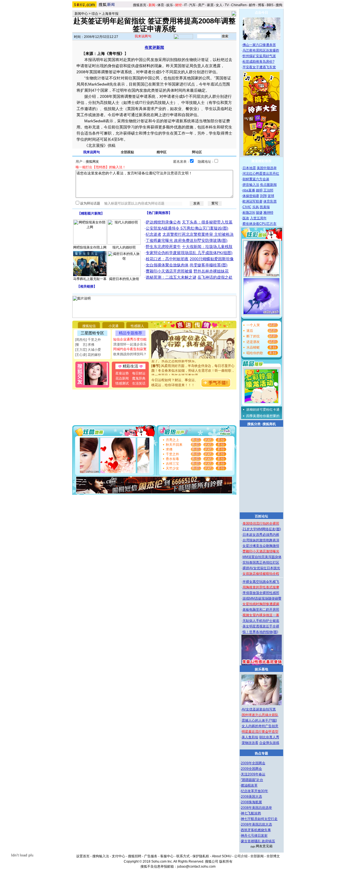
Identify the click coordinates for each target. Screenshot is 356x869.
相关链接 (86, 286)
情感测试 (122, 383)
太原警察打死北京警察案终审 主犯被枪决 (198, 234)
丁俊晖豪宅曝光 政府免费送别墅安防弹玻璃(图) (187, 240)
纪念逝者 (153, 234)
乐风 (255, 207)
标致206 (249, 213)
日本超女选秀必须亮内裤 (261, 535)
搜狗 (279, 5)
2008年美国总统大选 (256, 824)
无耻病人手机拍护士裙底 (261, 621)
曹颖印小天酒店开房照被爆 (169, 271)
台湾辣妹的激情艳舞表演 (261, 540)
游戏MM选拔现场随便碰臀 (262, 598)
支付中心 (118, 856)
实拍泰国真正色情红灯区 (261, 562)
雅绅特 (268, 213)
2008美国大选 (251, 797)
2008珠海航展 (251, 802)
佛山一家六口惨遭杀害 (259, 45)
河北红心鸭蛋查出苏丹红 (261, 174)
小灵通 (113, 326)
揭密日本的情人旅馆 (124, 279)
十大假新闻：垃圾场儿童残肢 (207, 246)
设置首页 (83, 856)
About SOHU (221, 856)
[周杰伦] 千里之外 (88, 340)
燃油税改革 (249, 785)
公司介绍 (241, 856)
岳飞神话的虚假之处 (215, 277)
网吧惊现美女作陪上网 (90, 247)
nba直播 (249, 190)
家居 (210, 5)
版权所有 (226, 861)
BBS (270, 5)
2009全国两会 (251, 769)
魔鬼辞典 (138, 378)
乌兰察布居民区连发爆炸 (261, 50)
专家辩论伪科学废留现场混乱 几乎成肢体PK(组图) (189, 252)
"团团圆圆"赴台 (252, 780)
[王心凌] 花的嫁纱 (88, 355)
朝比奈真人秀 (269, 737)
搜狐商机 (269, 424)
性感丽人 (137, 326)
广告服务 (150, 856)
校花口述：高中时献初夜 (167, 259)
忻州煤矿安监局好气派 (259, 56)
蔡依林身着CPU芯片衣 (259, 224)
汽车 (192, 5)
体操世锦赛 (251, 196)
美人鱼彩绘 (250, 737)
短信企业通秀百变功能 (130, 339)
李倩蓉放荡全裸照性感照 (261, 593)
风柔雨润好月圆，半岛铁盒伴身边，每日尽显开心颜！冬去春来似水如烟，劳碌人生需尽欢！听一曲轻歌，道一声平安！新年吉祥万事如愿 (193, 366)
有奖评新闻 (154, 47)
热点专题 (261, 753)
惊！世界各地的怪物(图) (260, 632)
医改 (246, 218)
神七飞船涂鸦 (251, 813)
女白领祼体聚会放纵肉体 (167, 265)
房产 (201, 5)
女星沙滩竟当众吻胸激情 (261, 546)
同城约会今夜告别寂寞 (130, 349)
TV (227, 5)
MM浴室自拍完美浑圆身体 (262, 557)
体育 (160, 5)
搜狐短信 (89, 326)
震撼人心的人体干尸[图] (259, 720)
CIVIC (247, 207)
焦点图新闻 (268, 185)
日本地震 (249, 168)
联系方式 (183, 856)
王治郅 (268, 190)
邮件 (252, 5)
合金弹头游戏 (269, 743)
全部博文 (273, 856)
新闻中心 (81, 14)
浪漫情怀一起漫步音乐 (130, 344)
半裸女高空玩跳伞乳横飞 (261, 582)
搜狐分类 (254, 424)
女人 (219, 5)
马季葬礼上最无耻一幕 (90, 279)
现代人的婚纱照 (124, 247)
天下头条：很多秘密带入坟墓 (207, 222)
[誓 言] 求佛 (84, 345)
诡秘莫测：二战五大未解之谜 (171, 277)
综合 (95, 14)
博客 (261, 5)
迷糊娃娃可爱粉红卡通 (263, 410)
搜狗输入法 (100, 856)
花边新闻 (122, 378)
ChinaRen (239, 5)
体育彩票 (270, 201)
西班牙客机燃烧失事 (256, 830)
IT (185, 5)
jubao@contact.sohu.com (196, 866)
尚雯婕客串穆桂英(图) (209, 265)
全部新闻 (257, 856)
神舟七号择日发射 (254, 836)
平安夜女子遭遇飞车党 (259, 67)
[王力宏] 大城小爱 (88, 350)
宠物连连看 (250, 743)
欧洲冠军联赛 (253, 201)
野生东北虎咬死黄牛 (163, 246)
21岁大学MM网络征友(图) (262, 529)
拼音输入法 (251, 185)
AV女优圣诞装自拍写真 (259, 709)
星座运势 (122, 373)
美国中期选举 (267, 168)
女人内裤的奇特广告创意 (260, 726)
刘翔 (263, 196)
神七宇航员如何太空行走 (259, 819)
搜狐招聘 (134, 856)
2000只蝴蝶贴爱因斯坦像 (212, 259)
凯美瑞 (265, 207)
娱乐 (169, 5)
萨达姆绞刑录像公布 (163, 222)
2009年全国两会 (253, 763)
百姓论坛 (261, 516)
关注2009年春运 (253, 774)
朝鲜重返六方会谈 (256, 179)
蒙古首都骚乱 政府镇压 (258, 841)
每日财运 (138, 373)
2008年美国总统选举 (256, 808)
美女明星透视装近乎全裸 (261, 626)
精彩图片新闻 (91, 213)
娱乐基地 (261, 669)
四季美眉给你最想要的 (263, 416)
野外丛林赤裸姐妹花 (211, 271)
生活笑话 (138, 383)
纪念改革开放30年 (254, 791)
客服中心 (167, 856)
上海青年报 (110, 14)
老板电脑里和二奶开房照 (261, 610)
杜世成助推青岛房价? (259, 62)
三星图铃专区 (92, 333)
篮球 (271, 196)
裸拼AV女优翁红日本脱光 (261, 568)
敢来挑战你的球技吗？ (130, 354)
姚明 (259, 190)
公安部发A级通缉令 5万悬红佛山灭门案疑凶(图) (187, 228)
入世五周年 (258, 218)
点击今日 (261, 12)
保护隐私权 (200, 856)
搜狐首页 (139, 5)
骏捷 (259, 213)
